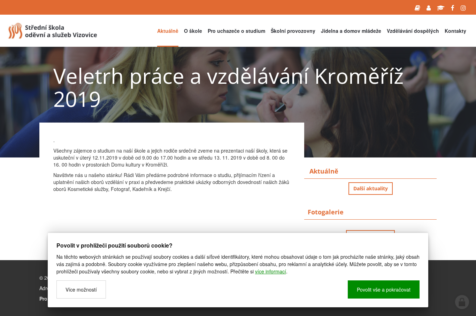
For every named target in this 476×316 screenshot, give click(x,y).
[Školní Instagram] (463, 7)
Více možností (81, 289)
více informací (270, 271)
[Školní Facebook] (452, 7)
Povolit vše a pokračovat (383, 289)
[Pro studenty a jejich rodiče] (417, 7)
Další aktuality (370, 188)
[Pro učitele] (428, 7)
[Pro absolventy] (440, 7)
